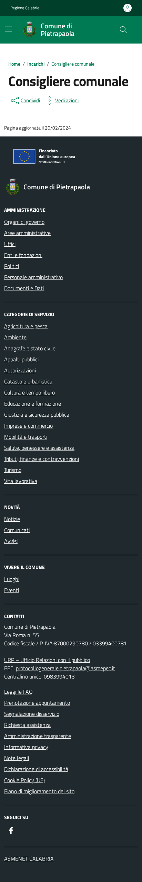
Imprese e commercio (28, 425)
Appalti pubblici (21, 359)
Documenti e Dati (24, 288)
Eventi (11, 590)
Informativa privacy (26, 747)
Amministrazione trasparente (37, 736)
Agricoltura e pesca (26, 326)
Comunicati (17, 530)
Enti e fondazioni (23, 255)
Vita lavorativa (20, 481)
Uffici (10, 244)
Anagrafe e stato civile (29, 348)
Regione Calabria (24, 8)
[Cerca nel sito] (123, 29)
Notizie (12, 519)
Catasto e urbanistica (28, 381)
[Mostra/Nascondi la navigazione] (8, 29)
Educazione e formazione (32, 403)
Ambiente (15, 337)
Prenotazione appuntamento (37, 703)
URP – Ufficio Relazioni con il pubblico (47, 660)
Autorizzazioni (20, 370)
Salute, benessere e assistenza (39, 448)
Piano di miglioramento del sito (39, 791)
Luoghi (11, 579)
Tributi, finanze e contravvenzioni (41, 459)
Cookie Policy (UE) (24, 780)
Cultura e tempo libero (29, 392)
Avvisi (11, 541)
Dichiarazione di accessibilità (36, 769)
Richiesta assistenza (27, 725)
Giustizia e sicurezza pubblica (36, 414)
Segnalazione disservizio (31, 714)
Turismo (12, 470)
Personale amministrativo (33, 277)
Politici (11, 266)
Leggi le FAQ (18, 691)
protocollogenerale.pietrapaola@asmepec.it (65, 668)
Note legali (16, 758)
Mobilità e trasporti (25, 437)
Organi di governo (24, 222)
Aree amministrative (27, 233)
